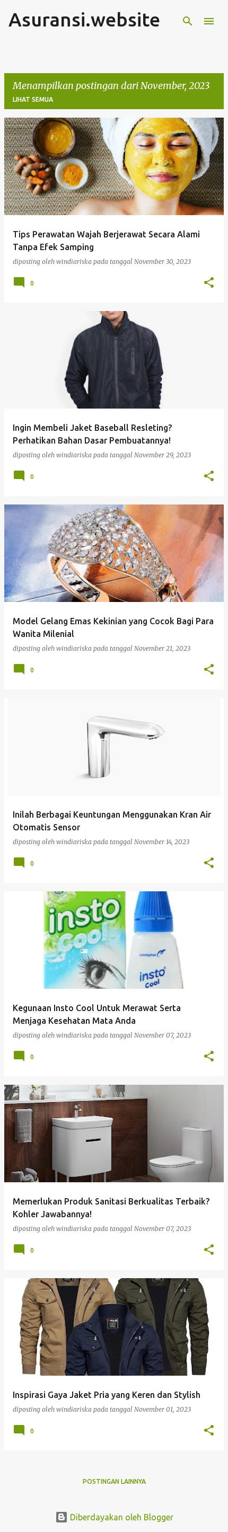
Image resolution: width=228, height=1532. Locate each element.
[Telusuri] (187, 21)
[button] (209, 283)
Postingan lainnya (114, 1481)
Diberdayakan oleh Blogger (120, 1517)
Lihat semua (33, 99)
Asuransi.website (84, 19)
